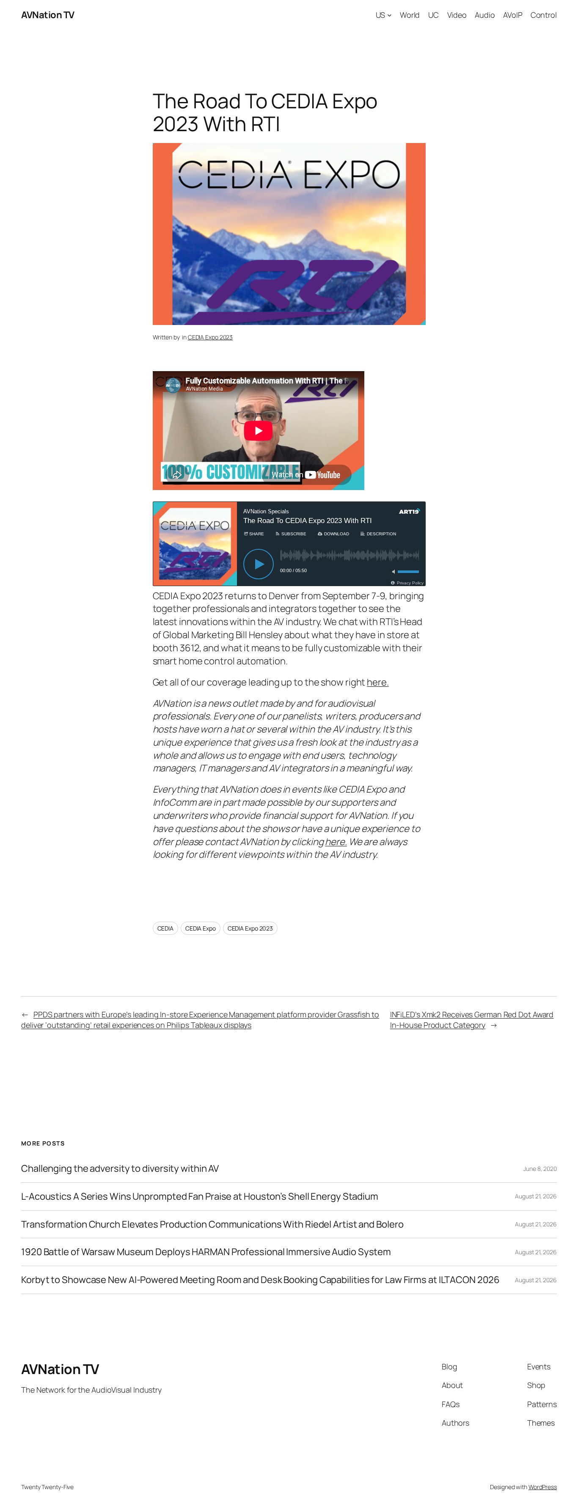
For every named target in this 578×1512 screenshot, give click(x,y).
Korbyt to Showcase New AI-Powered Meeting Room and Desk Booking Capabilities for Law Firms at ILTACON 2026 (260, 1280)
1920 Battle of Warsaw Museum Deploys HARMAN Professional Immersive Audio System (206, 1252)
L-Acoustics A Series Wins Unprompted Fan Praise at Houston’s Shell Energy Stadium (199, 1196)
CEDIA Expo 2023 (210, 337)
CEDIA (165, 928)
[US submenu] (389, 15)
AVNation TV (47, 14)
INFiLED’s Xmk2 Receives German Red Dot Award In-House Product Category (472, 1019)
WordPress (542, 1487)
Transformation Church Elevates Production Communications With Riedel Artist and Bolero (212, 1224)
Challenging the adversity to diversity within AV (120, 1168)
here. (378, 682)
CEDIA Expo (200, 928)
